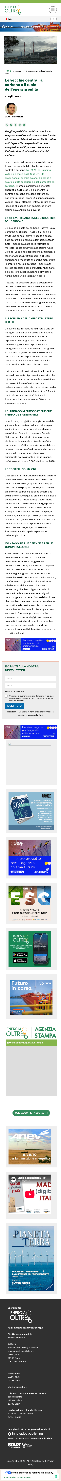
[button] (52, 10)
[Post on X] (7, 125)
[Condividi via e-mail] (24, 125)
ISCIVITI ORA (14, 706)
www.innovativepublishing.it (21, 1351)
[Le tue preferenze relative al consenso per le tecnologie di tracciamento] (56, 1476)
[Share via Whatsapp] (20, 125)
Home (8, 71)
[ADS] (30, 31)
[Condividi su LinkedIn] (15, 125)
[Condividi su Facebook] (11, 125)
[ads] (30, 650)
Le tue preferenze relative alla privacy (32, 1472)
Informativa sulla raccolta (17, 1477)
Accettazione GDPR (15, 691)
